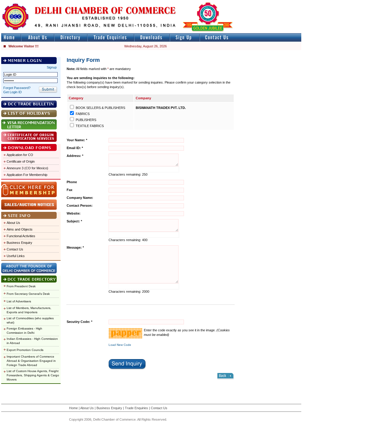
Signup (52, 67)
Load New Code (120, 344)
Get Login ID (12, 92)
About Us (13, 223)
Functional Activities (21, 236)
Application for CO (20, 155)
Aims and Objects (20, 229)
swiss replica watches (33, 8)
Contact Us (15, 249)
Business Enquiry (19, 242)
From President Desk (21, 286)
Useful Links (16, 256)
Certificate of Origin (21, 161)
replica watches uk (178, 2)
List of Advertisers (19, 301)
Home (73, 408)
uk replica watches (28, 2)
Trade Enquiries (136, 408)
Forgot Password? (16, 88)
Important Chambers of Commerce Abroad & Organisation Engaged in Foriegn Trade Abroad (31, 361)
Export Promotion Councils (25, 350)
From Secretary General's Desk (28, 293)
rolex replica (292, 2)
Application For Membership (27, 175)
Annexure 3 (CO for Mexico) (27, 168)
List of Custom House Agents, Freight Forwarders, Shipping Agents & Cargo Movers (33, 375)
